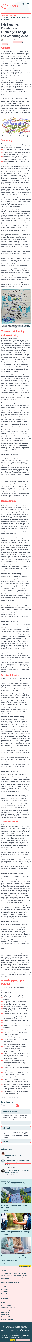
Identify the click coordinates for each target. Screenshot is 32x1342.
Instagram (5, 1291)
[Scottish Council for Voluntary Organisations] (9, 6)
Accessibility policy (6, 1305)
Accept (12, 1340)
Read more (5, 1123)
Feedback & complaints (7, 1319)
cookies (4, 1337)
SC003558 (17, 1329)
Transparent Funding (18, 42)
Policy (6, 15)
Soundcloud (6, 1296)
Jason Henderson (8, 40)
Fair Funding (5, 44)
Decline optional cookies (23, 1340)
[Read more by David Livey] (3, 1171)
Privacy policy (5, 1312)
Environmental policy (7, 1310)
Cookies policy (5, 1314)
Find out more (5, 1278)
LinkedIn (5, 1293)
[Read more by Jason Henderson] (2, 40)
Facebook (5, 1289)
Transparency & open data (8, 1307)
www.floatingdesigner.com (24, 326)
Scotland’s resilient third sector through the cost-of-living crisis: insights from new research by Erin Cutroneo (18, 1163)
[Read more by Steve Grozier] (3, 1161)
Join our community (24, 1266)
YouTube (5, 1298)
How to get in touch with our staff (10, 1282)
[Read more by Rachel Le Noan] (3, 1153)
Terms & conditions (6, 1317)
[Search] (17, 1105)
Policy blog (13, 15)
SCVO (2, 15)
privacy (24, 1335)
